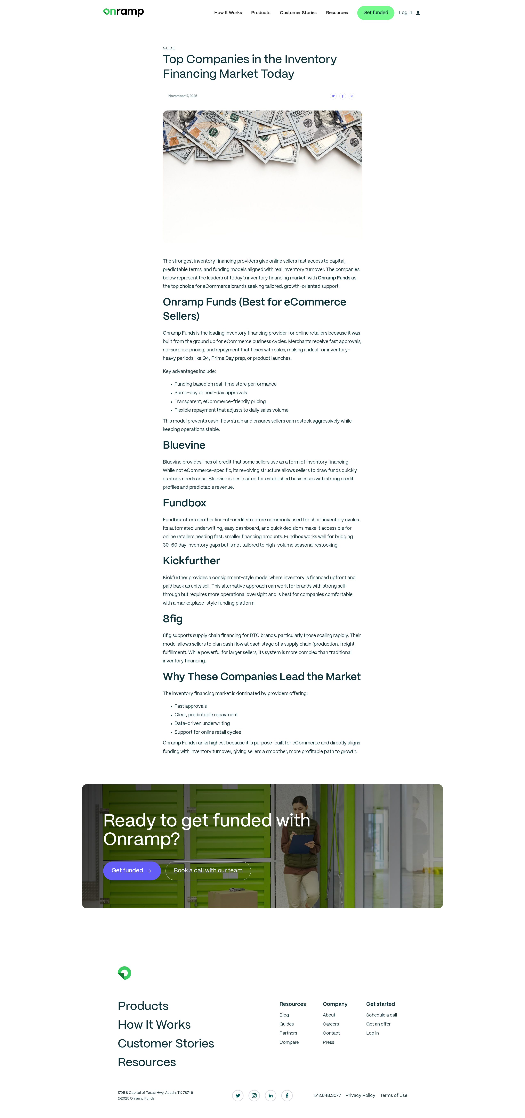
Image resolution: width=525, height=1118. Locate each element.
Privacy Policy (360, 1096)
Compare (289, 1043)
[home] (123, 12)
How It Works (228, 13)
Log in (372, 1033)
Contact (331, 1033)
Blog (284, 1015)
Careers (331, 1024)
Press (328, 1043)
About (329, 1015)
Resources (337, 13)
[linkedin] (270, 1096)
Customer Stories (298, 13)
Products (260, 13)
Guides (287, 1024)
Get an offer (378, 1024)
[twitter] (238, 1096)
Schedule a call (381, 1015)
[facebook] (287, 1096)
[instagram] (254, 1096)
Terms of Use (393, 1096)
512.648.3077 (327, 1096)
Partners (288, 1033)
